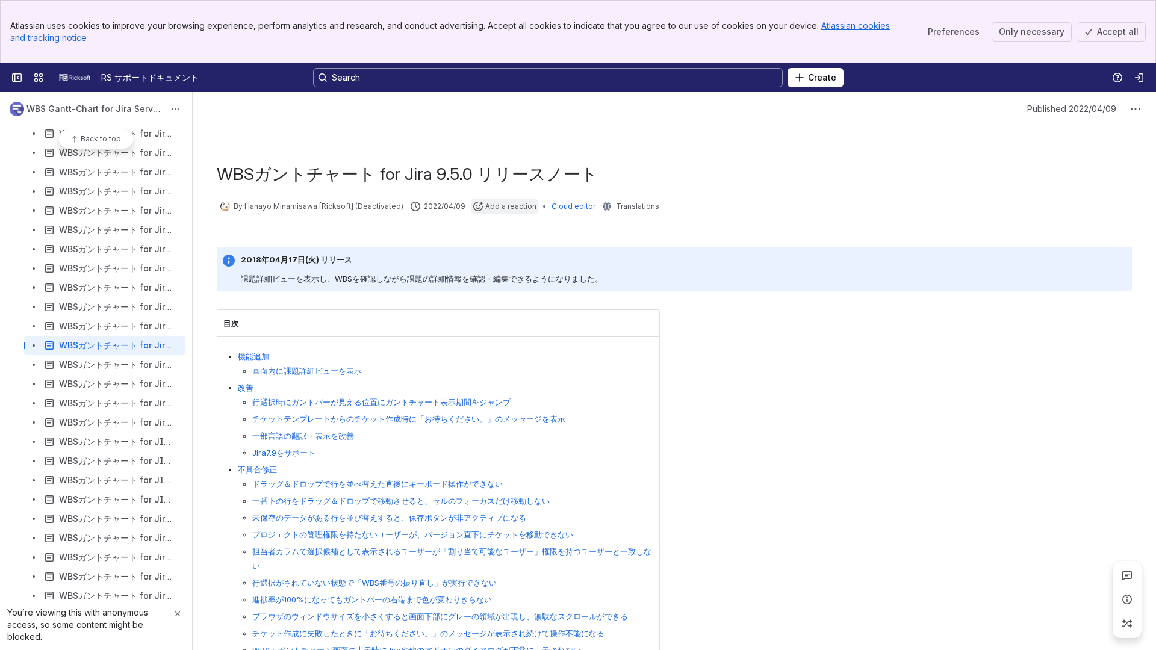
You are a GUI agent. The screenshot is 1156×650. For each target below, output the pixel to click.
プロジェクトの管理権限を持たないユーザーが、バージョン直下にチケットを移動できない (412, 534)
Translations (637, 206)
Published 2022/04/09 (1071, 109)
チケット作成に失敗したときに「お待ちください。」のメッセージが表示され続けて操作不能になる (428, 633)
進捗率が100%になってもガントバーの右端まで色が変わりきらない (372, 599)
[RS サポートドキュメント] (74, 77)
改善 (245, 387)
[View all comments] (1127, 575)
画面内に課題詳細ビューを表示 (307, 371)
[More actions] (175, 109)
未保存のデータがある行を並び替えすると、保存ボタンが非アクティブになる (389, 517)
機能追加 (253, 356)
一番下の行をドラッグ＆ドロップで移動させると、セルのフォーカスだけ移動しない (401, 501)
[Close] (177, 614)
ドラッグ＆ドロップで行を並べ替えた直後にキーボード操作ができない (377, 484)
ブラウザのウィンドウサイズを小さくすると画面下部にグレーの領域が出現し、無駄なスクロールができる (440, 616)
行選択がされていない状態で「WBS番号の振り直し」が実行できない (374, 582)
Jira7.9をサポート (283, 452)
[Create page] (1127, 623)
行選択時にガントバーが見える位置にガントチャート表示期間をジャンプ (381, 402)
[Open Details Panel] (1127, 599)
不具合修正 (257, 469)
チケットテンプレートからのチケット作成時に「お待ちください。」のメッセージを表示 (408, 419)
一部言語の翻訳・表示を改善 (303, 436)
